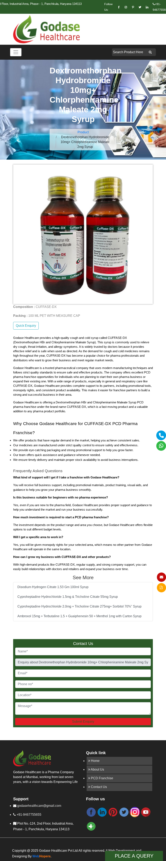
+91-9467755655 (28, 814)
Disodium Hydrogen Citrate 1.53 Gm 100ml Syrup (52, 587)
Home (95, 760)
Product (83, 132)
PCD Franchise (101, 778)
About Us (97, 769)
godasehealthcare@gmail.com (38, 805)
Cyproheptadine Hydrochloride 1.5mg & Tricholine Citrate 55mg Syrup (67, 596)
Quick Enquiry (26, 325)
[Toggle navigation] (15, 52)
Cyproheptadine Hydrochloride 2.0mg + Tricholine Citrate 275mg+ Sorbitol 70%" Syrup (79, 606)
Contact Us (98, 787)
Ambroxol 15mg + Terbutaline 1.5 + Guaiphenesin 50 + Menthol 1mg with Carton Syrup (79, 616)
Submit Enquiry (83, 721)
